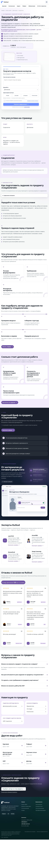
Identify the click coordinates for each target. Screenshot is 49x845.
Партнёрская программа (41, 810)
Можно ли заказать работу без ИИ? (24, 686)
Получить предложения (21, 104)
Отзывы (23, 810)
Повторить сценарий (7, 481)
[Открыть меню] (46, 2)
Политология (36, 711)
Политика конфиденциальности (42, 831)
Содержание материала (9, 195)
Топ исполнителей (25, 808)
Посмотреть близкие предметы (9, 792)
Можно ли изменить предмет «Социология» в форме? (24, 664)
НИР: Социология (12, 721)
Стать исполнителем (40, 808)
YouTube (12, 813)
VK (8, 813)
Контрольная (12, 6)
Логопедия (36, 709)
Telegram (4, 813)
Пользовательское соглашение (30, 831)
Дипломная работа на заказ (12, 706)
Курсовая (4, 6)
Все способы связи (25, 825)
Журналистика (36, 706)
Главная (2, 10)
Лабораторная (31, 6)
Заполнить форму (8, 430)
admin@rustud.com (25, 823)
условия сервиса (27, 106)
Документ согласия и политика (32, 100)
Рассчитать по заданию (9, 402)
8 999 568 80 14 (24, 821)
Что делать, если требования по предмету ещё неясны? (24, 680)
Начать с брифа (7, 346)
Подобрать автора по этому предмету (13, 789)
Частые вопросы (39, 804)
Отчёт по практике (41, 6)
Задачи (18, 6)
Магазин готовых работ (26, 806)
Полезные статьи (39, 806)
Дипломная (15, 10)
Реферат (24, 6)
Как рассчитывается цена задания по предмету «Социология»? (24, 674)
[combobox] (21, 89)
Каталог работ (8, 10)
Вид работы (5, 87)
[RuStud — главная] (4, 2)
